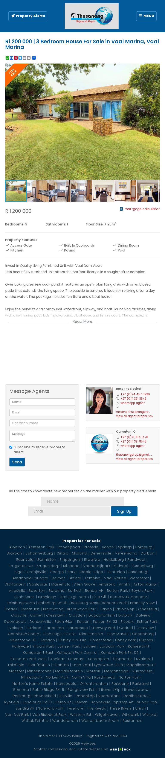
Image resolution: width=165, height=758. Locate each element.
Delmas (59, 578)
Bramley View (142, 602)
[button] (156, 67)
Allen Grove (84, 584)
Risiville (66, 695)
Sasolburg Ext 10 (37, 702)
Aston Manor (145, 584)
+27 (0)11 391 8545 (134, 399)
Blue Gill (99, 596)
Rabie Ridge (92, 571)
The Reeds (96, 708)
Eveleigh (15, 627)
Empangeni (70, 559)
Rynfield (11, 702)
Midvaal (121, 565)
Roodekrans (109, 695)
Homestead (101, 640)
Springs (125, 547)
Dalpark (125, 615)
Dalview (143, 615)
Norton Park (129, 677)
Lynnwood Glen (108, 664)
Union (140, 708)
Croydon (77, 615)
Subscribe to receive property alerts (39, 450)
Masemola (61, 584)
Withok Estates (35, 720)
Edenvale (25, 559)
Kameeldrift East (38, 652)
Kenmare (76, 658)
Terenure (75, 708)
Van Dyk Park (17, 714)
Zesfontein (133, 720)
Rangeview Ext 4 (83, 689)
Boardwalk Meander (128, 596)
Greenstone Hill (22, 640)
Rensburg (22, 695)
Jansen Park (69, 646)
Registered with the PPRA (106, 736)
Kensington (98, 658)
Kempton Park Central (77, 652)
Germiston (46, 559)
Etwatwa (92, 559)
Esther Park (147, 621)
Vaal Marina (115, 578)
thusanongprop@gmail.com (134, 455)
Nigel (18, 571)
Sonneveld (101, 702)
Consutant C (126, 432)
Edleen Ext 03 (105, 621)
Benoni (108, 547)
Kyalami (143, 658)
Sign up (124, 511)
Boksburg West (85, 602)
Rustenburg (142, 565)
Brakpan (14, 553)
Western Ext (81, 714)
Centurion (116, 571)
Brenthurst (30, 609)
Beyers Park (142, 590)
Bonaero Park (114, 602)
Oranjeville (36, 571)
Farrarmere (78, 627)
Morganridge (116, 671)
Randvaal (136, 559)
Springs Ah (124, 702)
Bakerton (37, 590)
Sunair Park (147, 702)
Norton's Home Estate (33, 683)
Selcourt (63, 702)
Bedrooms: (14, 224)
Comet (36, 615)
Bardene (56, 590)
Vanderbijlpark (96, 565)
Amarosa (107, 584)
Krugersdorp (48, 565)
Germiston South (23, 633)
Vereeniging (126, 553)
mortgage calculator (142, 209)
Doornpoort (15, 621)
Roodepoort (69, 547)
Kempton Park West (29, 658)
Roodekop (85, 695)
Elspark (127, 621)
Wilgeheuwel (106, 714)
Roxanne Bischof (128, 389)
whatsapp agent (133, 403)
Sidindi (75, 578)
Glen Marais (118, 633)
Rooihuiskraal (136, 695)
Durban (148, 553)
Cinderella (147, 609)
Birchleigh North (74, 596)
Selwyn (81, 702)
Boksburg (144, 547)
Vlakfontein (15, 584)
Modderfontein (69, 671)
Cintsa (63, 553)
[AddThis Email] (29, 58)
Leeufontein (39, 664)
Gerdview (145, 627)
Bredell (11, 609)
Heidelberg (114, 559)
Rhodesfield (45, 695)
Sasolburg (137, 571)
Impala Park (43, 646)
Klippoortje (123, 658)
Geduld (126, 627)
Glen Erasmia (91, 633)
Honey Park (125, 640)
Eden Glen (64, 621)
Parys (72, 571)
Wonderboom (65, 720)
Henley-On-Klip (72, 640)
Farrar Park (54, 627)
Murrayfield (142, 671)
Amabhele (22, 578)
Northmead (104, 677)
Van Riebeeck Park (49, 714)
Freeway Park (104, 627)
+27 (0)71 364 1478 (134, 437)
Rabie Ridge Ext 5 (48, 689)
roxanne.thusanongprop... (134, 412)
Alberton (17, 547)
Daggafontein (102, 615)
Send (17, 462)
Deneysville (101, 553)
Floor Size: (95, 224)
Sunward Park (50, 708)
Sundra (41, 578)
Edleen (83, 621)
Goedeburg (143, 633)
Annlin (124, 584)
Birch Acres (24, 596)
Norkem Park (57, 677)
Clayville (19, 615)
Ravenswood (136, 689)
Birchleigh (47, 596)
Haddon (47, 640)
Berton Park (117, 590)
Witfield (149, 714)
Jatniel (90, 646)
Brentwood (53, 609)
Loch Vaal (81, 664)
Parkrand (140, 683)
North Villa (81, 677)
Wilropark (130, 714)
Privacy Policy (70, 736)
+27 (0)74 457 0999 (135, 394)
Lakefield (16, 664)
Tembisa (93, 578)
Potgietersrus (21, 565)
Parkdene (120, 683)
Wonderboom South (100, 720)
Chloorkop (125, 609)
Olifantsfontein (94, 683)
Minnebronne (39, 671)
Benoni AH (94, 590)
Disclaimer (46, 736)
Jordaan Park (112, 646)
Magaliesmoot (140, 664)
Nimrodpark (32, 677)
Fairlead (34, 627)
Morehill (94, 671)
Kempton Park (41, 547)
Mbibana (71, 565)
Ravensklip (111, 689)
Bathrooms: (56, 224)
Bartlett (75, 590)
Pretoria (91, 547)
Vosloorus (38, 584)
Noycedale (66, 683)
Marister (16, 671)
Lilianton (61, 664)
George (57, 571)
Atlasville (17, 590)
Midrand (79, 553)
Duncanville (40, 621)
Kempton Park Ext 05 (120, 652)
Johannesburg (39, 553)
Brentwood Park (81, 609)
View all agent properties (134, 416)
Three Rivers (121, 708)
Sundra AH (25, 708)
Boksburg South (53, 602)
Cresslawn (55, 615)
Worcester (139, 578)
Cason (106, 609)
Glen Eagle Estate (59, 633)
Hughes (146, 640)
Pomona (21, 689)
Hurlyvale (20, 646)
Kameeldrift (139, 646)
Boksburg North (21, 602)
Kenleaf (57, 658)
